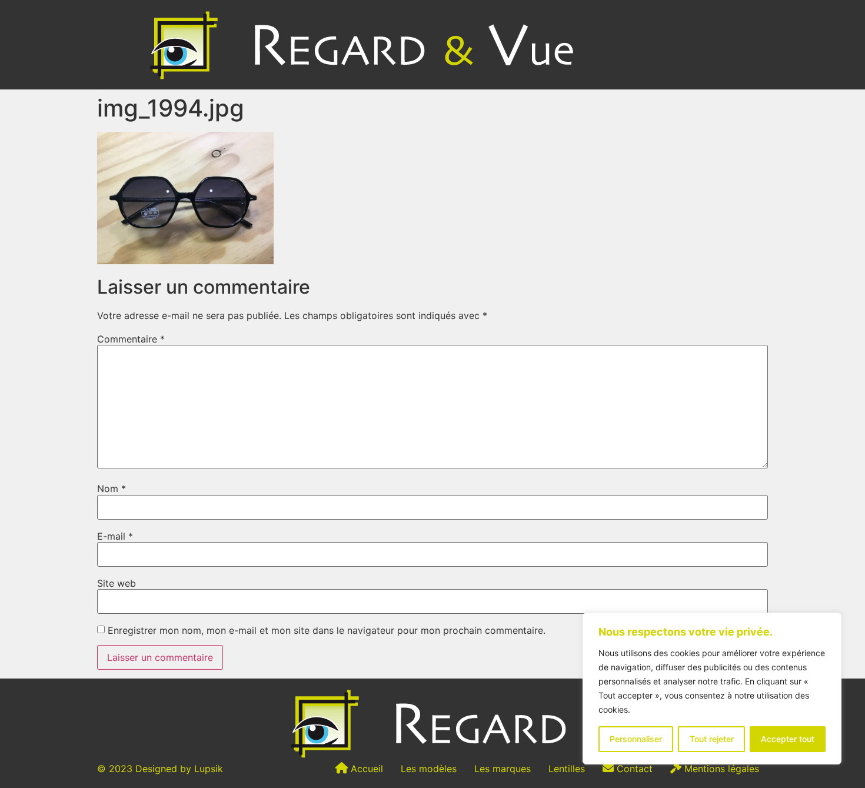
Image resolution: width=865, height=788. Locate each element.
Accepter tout (787, 739)
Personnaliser (636, 739)
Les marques (502, 768)
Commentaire (131, 339)
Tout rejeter (712, 739)
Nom (111, 488)
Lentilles (566, 768)
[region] (712, 688)
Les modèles (429, 768)
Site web (116, 583)
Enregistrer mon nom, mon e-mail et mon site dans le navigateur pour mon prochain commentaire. (326, 630)
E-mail (115, 536)
